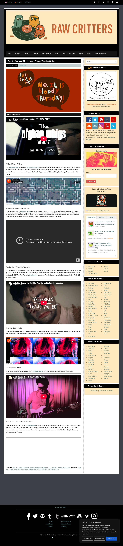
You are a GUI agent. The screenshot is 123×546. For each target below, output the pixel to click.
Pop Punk (91, 318)
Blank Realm (9, 469)
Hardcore (107, 302)
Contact (50, 526)
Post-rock (91, 320)
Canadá (106, 351)
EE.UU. (48, 467)
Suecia (106, 378)
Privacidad (102, 390)
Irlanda (106, 362)
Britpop (90, 288)
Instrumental (92, 308)
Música (17, 53)
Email (88, 173)
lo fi (105, 311)
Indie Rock (92, 306)
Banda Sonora (93, 286)
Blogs (81, 53)
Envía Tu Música (66, 524)
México (90, 369)
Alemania (91, 346)
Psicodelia (107, 322)
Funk (90, 299)
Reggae (106, 327)
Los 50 (106, 266)
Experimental (92, 297)
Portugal (106, 374)
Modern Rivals (18, 469)
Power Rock (92, 322)
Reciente (101, 217)
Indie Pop (107, 304)
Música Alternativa (33, 469)
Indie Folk (91, 304)
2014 (79, 467)
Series (57, 53)
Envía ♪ (89, 53)
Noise (105, 313)
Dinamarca (92, 355)
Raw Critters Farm (69, 53)
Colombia (107, 353)
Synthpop (91, 336)
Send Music (49, 524)
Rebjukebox (22, 65)
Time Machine (46, 53)
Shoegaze (107, 331)
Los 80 (90, 271)
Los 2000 (91, 266)
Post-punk (107, 318)
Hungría (91, 362)
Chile (90, 353)
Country (91, 290)
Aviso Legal (94, 390)
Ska (89, 334)
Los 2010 (54, 467)
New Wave (92, 313)
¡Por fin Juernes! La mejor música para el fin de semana (29, 467)
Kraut (90, 311)
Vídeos (26, 53)
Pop (105, 315)
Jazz (105, 308)
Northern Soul (93, 315)
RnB (89, 329)
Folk (105, 297)
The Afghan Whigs (53, 469)
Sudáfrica (91, 378)
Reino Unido (66, 467)
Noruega (106, 369)
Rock (105, 329)
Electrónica (107, 292)
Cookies (110, 390)
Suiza (90, 381)
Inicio (9, 53)
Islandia (91, 364)
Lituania (106, 367)
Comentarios (91, 217)
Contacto (28, 2)
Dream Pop (92, 292)
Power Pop (107, 320)
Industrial (107, 306)
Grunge (90, 302)
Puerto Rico (92, 376)
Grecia (106, 360)
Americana (107, 283)
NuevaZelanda (93, 371)
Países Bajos (108, 371)
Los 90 (106, 271)
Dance (106, 290)
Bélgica (106, 348)
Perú (90, 374)
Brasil (90, 351)
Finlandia (107, 358)
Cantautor (107, 288)
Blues (105, 286)
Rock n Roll (92, 331)
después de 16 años (32, 167)
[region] (99, 530)
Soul (105, 334)
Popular (111, 217)
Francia (90, 360)
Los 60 (90, 269)
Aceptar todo (111, 538)
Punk (90, 325)
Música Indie (43, 469)
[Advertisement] (43, 453)
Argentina (107, 346)
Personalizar (87, 538)
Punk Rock (107, 325)
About (51, 521)
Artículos (35, 53)
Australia (91, 348)
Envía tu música (101, 151)
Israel (105, 364)
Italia (90, 367)
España (90, 358)
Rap (89, 327)
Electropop (92, 295)
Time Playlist (92, 273)
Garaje (106, 299)
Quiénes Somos (100, 53)
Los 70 (106, 269)
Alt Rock (91, 283)
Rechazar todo (99, 538)
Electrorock (107, 295)
